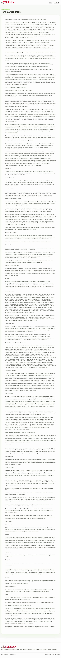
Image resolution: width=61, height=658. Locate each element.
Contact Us (56, 2)
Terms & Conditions (56, 654)
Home (50, 2)
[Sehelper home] (10, 2)
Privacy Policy (48, 654)
